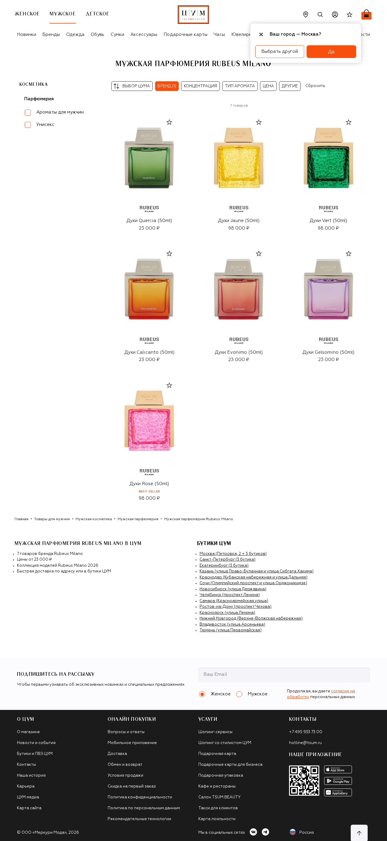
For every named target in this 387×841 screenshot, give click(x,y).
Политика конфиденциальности (140, 797)
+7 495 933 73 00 (305, 732)
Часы (219, 34)
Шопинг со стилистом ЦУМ (224, 743)
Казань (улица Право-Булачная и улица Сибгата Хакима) (257, 571)
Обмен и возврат (125, 765)
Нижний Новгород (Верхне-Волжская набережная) (251, 618)
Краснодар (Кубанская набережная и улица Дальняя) (253, 577)
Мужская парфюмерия (138, 519)
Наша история (31, 776)
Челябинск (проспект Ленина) (230, 595)
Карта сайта (29, 808)
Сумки (117, 34)
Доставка (117, 754)
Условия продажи (125, 776)
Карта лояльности (217, 819)
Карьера (25, 786)
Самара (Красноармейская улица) (234, 601)
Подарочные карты (185, 34)
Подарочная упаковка (220, 776)
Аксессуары (143, 34)
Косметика (33, 84)
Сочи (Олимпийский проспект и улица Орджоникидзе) (253, 583)
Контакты (26, 765)
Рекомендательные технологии (139, 819)
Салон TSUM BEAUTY (219, 797)
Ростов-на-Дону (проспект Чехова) (236, 607)
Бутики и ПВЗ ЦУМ (35, 754)
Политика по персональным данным (144, 808)
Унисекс (45, 124)
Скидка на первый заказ (132, 786)
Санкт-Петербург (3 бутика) (227, 560)
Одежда (75, 34)
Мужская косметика (94, 519)
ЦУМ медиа (28, 797)
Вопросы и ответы (126, 732)
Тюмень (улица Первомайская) (231, 630)
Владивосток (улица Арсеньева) (232, 625)
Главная (21, 519)
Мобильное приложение (132, 743)
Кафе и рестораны (217, 786)
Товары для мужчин (52, 519)
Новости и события (36, 743)
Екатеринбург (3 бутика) (224, 566)
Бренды (51, 34)
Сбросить (315, 86)
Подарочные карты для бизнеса (230, 765)
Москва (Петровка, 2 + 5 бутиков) (233, 554)
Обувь (97, 34)
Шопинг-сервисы (215, 732)
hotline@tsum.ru (305, 743)
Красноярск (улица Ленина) (227, 613)
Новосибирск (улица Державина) (233, 589)
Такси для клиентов (218, 808)
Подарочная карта (217, 754)
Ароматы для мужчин (60, 112)
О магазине (28, 732)
